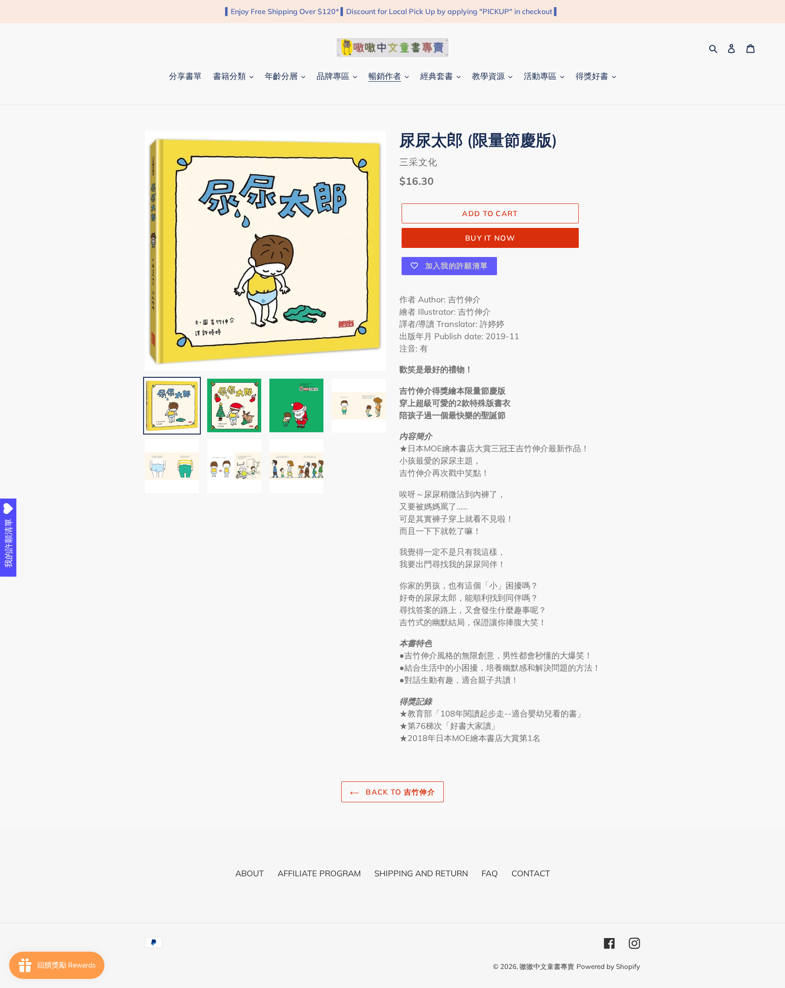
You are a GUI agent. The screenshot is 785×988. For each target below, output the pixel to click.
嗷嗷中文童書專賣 (547, 966)
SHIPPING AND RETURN (421, 873)
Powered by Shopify (608, 966)
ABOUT (249, 873)
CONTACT (531, 873)
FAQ (490, 873)
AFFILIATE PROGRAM (319, 873)
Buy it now (490, 237)
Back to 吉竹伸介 (399, 791)
